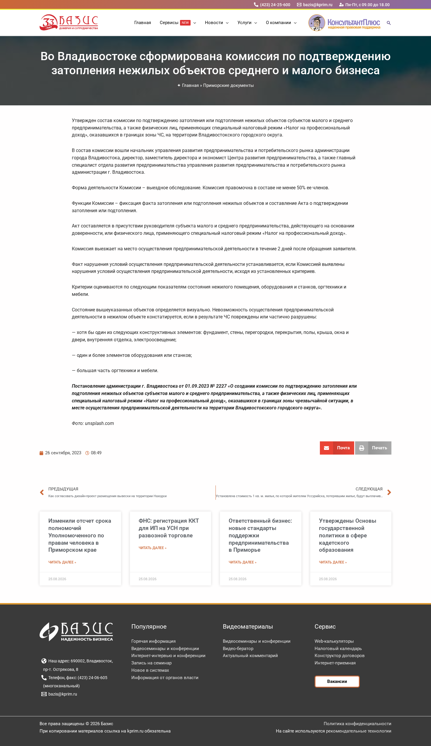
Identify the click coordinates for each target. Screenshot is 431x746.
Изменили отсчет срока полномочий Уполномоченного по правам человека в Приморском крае (79, 535)
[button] (193, 22)
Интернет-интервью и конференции (168, 655)
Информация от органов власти (164, 677)
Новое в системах (150, 670)
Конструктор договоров (340, 655)
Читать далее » (62, 562)
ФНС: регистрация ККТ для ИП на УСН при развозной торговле (169, 528)
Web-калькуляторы (334, 641)
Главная (190, 85)
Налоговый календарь (338, 648)
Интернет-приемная (335, 663)
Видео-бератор (238, 648)
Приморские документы (228, 85)
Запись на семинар (151, 663)
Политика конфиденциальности (357, 723)
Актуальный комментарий (250, 655)
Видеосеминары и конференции (165, 648)
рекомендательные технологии (358, 731)
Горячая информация (153, 641)
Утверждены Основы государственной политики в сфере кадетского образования (347, 535)
